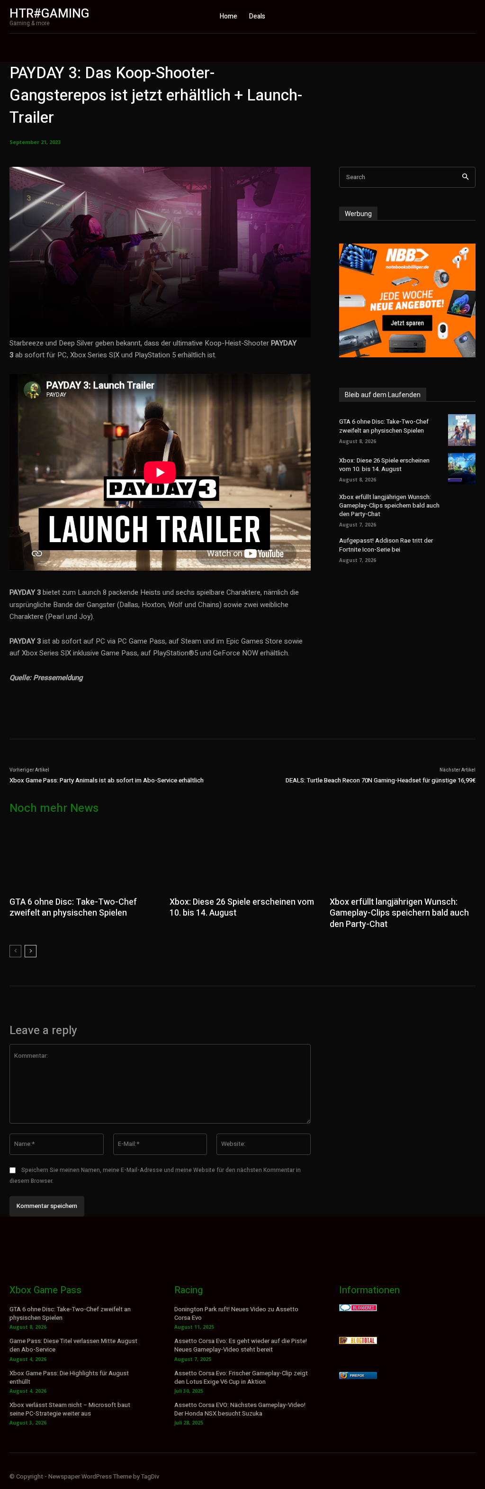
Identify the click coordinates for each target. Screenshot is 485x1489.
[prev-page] (15, 951)
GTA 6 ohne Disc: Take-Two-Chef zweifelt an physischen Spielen (384, 426)
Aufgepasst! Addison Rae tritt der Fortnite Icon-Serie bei (386, 545)
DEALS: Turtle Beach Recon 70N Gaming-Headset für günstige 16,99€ (381, 780)
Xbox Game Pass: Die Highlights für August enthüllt (69, 1377)
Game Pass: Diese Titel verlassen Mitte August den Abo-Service (73, 1345)
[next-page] (30, 951)
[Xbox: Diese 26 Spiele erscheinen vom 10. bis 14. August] (462, 468)
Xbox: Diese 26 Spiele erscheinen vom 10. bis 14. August (384, 464)
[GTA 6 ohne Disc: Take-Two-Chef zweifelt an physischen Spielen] (462, 429)
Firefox (357, 1375)
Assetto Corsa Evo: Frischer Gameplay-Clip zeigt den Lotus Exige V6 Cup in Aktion (241, 1377)
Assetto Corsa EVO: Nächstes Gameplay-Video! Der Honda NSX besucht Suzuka (239, 1409)
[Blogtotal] (358, 1341)
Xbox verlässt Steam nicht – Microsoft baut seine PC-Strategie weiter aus (69, 1409)
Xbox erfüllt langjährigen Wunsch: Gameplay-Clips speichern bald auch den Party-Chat (389, 505)
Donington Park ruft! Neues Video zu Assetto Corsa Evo (236, 1313)
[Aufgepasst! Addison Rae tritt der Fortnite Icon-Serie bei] (462, 548)
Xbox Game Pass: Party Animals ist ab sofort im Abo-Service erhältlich (106, 780)
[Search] (465, 177)
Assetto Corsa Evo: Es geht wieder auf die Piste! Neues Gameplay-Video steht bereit (240, 1345)
